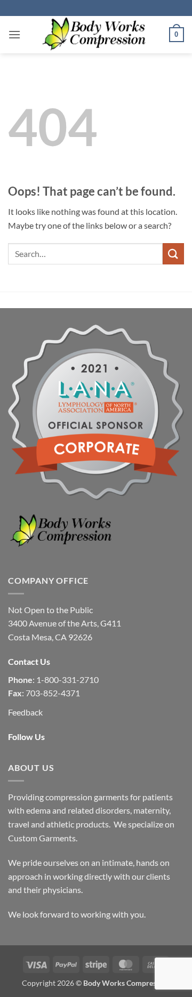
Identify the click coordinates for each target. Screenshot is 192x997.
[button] (14, 34)
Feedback (25, 712)
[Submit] (173, 253)
